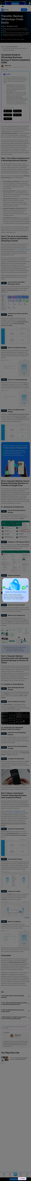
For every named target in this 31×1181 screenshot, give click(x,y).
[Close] (4, 579)
